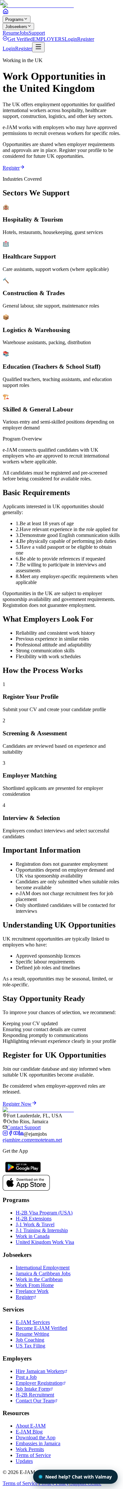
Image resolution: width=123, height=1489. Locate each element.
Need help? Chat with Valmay (78, 1477)
